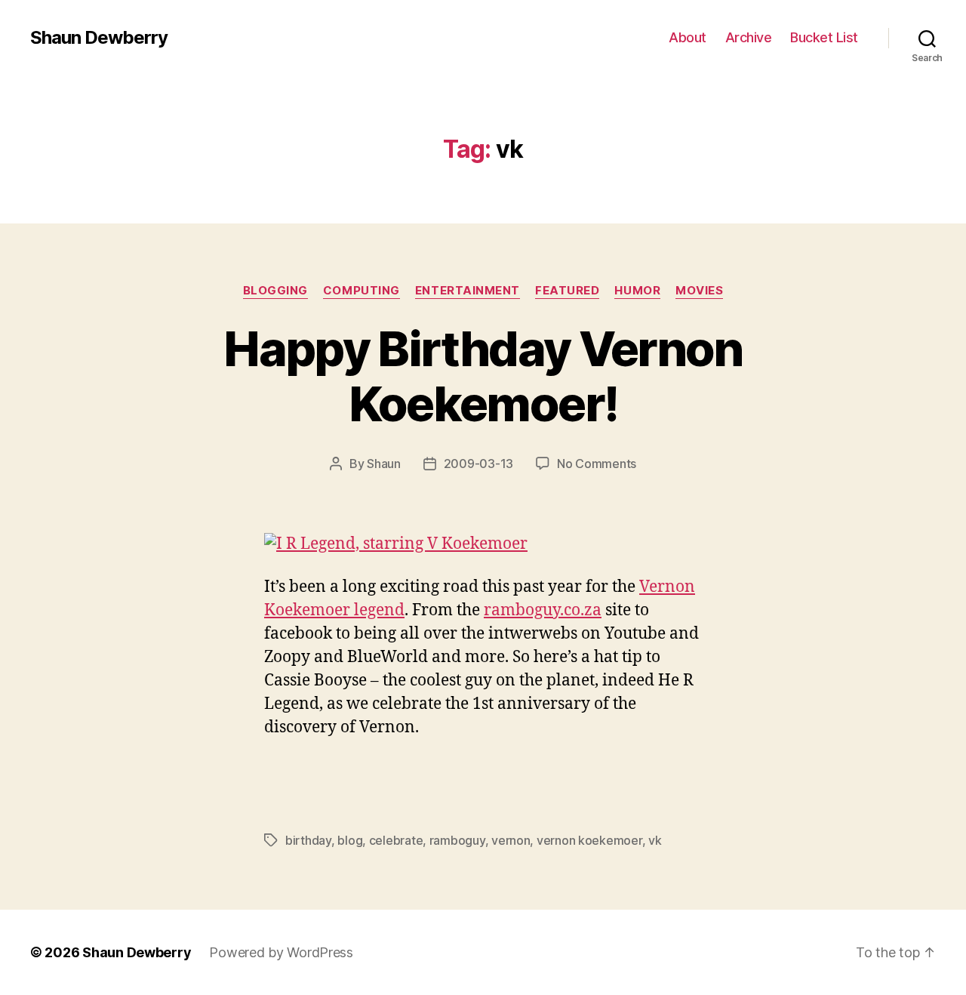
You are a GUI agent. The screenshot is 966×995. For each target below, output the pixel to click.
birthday (308, 840)
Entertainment (467, 290)
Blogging (275, 290)
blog (349, 840)
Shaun (384, 463)
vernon (510, 840)
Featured (567, 290)
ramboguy (457, 840)
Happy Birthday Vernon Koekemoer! (482, 376)
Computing (361, 290)
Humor (637, 290)
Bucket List (824, 37)
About (687, 37)
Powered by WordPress (281, 952)
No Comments (596, 463)
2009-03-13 (478, 463)
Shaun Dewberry (99, 38)
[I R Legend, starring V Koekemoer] (483, 544)
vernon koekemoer (589, 840)
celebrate (396, 840)
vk (654, 840)
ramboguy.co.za (542, 610)
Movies (699, 290)
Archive (748, 37)
